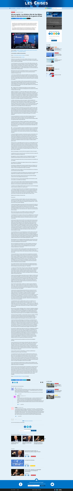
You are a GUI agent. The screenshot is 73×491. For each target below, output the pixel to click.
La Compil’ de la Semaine (29, 460)
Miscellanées (33, 465)
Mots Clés (23, 8)
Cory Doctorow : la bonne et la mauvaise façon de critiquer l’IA (58, 60)
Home (12, 10)
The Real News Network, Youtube (19, 55)
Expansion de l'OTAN (58, 74)
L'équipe (18, 489)
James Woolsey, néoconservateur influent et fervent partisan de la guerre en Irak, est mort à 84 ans (58, 49)
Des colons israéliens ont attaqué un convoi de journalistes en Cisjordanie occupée (58, 385)
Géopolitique (15, 10)
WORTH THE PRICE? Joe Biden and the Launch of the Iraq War (27, 50)
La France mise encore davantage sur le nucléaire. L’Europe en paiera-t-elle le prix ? (58, 55)
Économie (56, 395)
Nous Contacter (30, 8)
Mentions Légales (34, 489)
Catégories (18, 8)
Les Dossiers (13, 8)
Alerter (23, 404)
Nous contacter (13, 489)
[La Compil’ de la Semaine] (17, 463)
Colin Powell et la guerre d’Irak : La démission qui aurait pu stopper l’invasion (32, 451)
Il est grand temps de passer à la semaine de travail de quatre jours (58, 397)
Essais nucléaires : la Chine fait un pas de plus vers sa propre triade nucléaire (58, 391)
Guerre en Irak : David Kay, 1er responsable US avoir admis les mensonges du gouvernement (33, 470)
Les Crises (22, 57)
